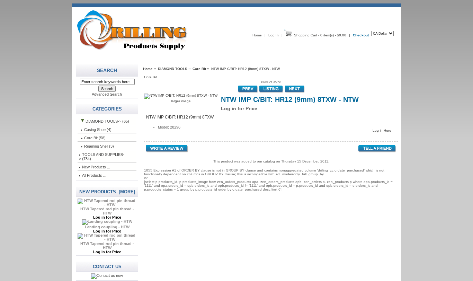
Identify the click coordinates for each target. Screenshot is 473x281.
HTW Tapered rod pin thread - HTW (107, 211)
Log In (273, 35)
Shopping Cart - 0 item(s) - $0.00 (320, 35)
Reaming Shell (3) (99, 146)
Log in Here (382, 130)
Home (257, 35)
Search (107, 70)
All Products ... (94, 175)
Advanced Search (107, 94)
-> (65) (107, 121)
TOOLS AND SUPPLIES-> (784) (101, 156)
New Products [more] (107, 191)
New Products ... (96, 167)
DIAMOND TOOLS (172, 69)
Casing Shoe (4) (97, 130)
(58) (95, 138)
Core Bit (199, 69)
